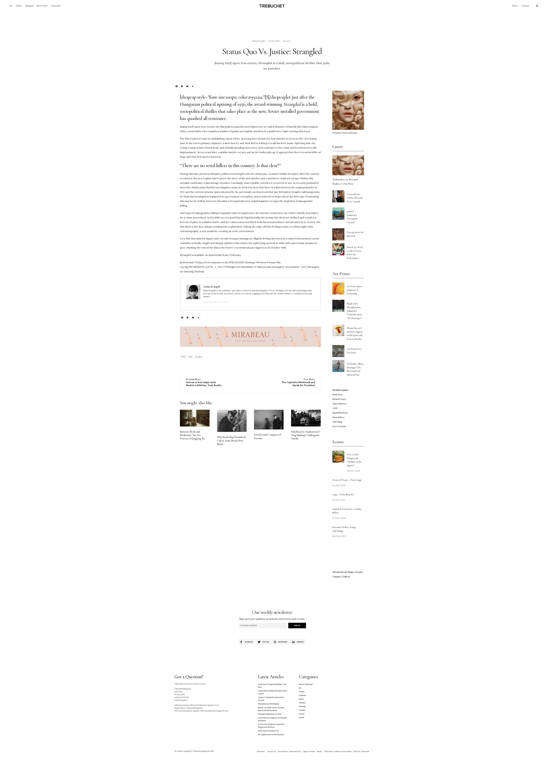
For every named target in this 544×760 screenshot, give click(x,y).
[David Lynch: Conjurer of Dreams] (269, 419)
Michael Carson (339, 399)
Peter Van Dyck (339, 426)
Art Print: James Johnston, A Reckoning (354, 290)
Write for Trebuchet (361, 751)
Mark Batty (337, 394)
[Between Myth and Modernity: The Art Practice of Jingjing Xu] (195, 418)
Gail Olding (337, 422)
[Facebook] (177, 86)
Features (302, 695)
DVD (183, 357)
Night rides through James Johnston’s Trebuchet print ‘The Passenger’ (354, 311)
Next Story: (298, 382)
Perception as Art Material (268, 704)
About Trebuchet (306, 684)
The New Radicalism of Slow (269, 714)
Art (10, 6)
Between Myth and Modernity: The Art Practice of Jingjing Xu (192, 435)
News (301, 699)
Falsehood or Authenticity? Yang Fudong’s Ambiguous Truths (305, 435)
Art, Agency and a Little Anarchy (271, 734)
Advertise (260, 751)
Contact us (271, 751)
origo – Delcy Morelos (343, 494)
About (515, 6)
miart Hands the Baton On (268, 731)
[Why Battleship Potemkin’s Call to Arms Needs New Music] (232, 421)
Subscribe (55, 6)
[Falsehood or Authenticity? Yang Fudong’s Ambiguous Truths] (306, 418)
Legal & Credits (309, 751)
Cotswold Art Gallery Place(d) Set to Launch (354, 198)
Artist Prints (41, 6)
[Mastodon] (182, 86)
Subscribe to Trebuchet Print (289, 751)
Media (319, 751)
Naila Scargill (258, 41)
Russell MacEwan (340, 413)
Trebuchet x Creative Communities (337, 751)
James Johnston (339, 403)
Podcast (302, 706)
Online (19, 6)
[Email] (187, 86)
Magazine (29, 6)
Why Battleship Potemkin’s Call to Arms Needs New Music (231, 441)
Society (286, 41)
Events (301, 692)
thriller (198, 357)
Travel (301, 717)
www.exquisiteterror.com (215, 302)
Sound (301, 714)
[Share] (193, 86)
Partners (302, 703)
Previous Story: (204, 382)
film (190, 357)
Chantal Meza (338, 417)
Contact (525, 6)
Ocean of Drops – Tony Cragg (346, 479)
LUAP (335, 408)
